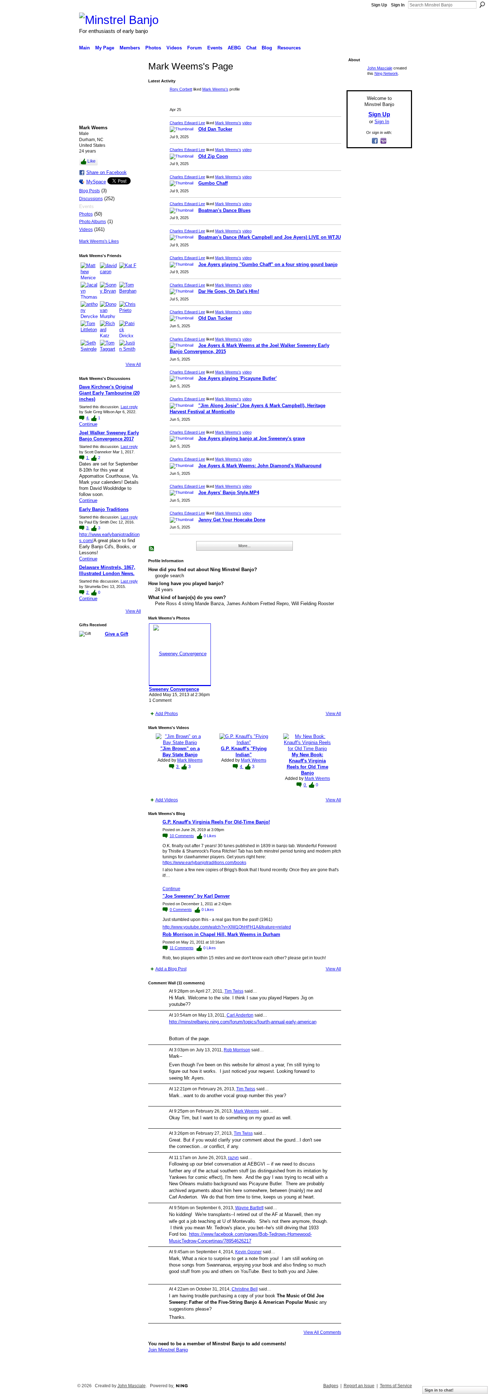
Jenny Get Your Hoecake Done (231, 519)
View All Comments (322, 1332)
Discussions (91, 198)
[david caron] (108, 271)
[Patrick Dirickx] (127, 329)
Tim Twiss (233, 991)
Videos (86, 229)
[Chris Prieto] (127, 309)
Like (91, 161)
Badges (330, 1385)
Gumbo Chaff (213, 183)
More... (244, 546)
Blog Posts (89, 190)
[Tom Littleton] (89, 329)
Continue (88, 424)
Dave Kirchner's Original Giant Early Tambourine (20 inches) (109, 393)
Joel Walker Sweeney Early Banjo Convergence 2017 (109, 436)
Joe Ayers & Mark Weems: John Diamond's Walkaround (259, 465)
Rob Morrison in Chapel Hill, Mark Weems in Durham (221, 934)
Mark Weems (190, 760)
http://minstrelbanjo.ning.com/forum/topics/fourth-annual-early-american (242, 1021)
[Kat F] (127, 271)
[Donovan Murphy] (108, 309)
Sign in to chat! (439, 1390)
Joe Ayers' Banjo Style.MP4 (228, 492)
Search (482, 4)
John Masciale (379, 68)
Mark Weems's (215, 89)
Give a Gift (116, 634)
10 (182, 836)
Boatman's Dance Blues (224, 210)
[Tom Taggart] (108, 348)
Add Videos (166, 799)
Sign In (398, 5)
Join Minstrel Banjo (168, 1349)
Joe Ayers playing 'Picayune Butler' (237, 378)
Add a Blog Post (171, 968)
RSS (152, 549)
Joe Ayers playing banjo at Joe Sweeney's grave (251, 438)
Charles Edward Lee (187, 123)
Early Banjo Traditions (104, 509)
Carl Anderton (240, 1015)
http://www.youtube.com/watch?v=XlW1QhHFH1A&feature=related (227, 927)
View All (133, 364)
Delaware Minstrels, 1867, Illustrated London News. (107, 570)
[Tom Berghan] (127, 290)
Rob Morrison (237, 1049)
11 (182, 948)
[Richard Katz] (108, 329)
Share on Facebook (106, 172)
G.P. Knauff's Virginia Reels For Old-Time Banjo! (216, 822)
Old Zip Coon (213, 156)
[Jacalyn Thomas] (89, 290)
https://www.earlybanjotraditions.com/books (204, 862)
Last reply (129, 407)
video (247, 123)
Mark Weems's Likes (99, 241)
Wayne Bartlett (249, 1207)
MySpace (96, 181)
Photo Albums (92, 221)
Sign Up (379, 5)
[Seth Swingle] (89, 348)
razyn (233, 1157)
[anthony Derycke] (89, 309)
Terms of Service (396, 1385)
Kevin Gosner (248, 1251)
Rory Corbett (181, 89)
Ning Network (386, 73)
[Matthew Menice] (89, 271)
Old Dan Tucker (215, 129)
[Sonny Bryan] (108, 290)
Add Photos (166, 713)
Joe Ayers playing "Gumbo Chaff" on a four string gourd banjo (268, 264)
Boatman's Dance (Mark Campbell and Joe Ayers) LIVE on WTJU (269, 237)
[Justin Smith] (127, 348)
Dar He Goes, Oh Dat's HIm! (228, 291)
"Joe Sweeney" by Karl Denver (196, 896)
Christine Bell (245, 1289)
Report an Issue (359, 1385)
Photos (86, 214)
